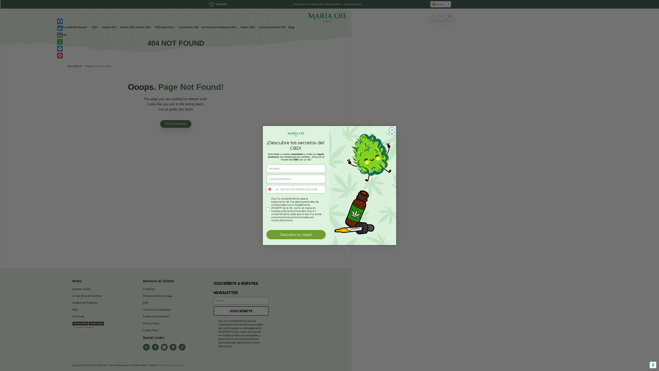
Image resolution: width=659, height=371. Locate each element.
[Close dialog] (392, 130)
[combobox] (273, 189)
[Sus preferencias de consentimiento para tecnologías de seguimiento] (653, 365)
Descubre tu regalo (296, 235)
